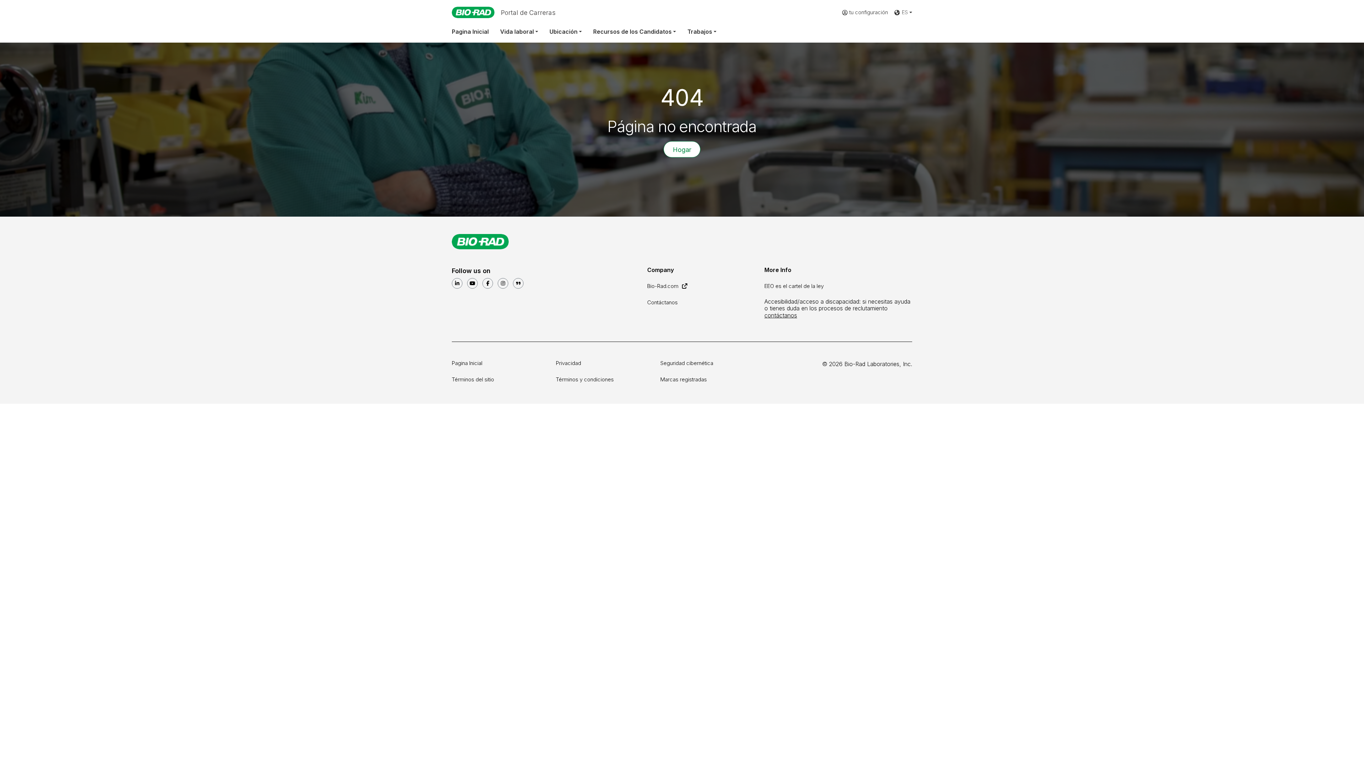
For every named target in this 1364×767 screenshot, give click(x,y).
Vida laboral (517, 31)
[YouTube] (472, 283)
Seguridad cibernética (686, 363)
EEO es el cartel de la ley (794, 286)
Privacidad (568, 363)
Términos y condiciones (585, 379)
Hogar (682, 149)
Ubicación (564, 31)
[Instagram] (503, 283)
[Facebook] (487, 283)
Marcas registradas (683, 379)
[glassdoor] (518, 283)
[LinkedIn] (457, 283)
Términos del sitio (473, 379)
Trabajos (699, 31)
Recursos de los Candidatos (632, 31)
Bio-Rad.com (663, 286)
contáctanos (780, 315)
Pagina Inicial (470, 31)
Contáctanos (662, 302)
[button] (903, 13)
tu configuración (868, 12)
